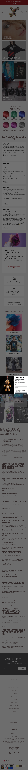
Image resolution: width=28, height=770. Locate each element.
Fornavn (16, 384)
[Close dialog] (27, 376)
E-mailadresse (16, 387)
